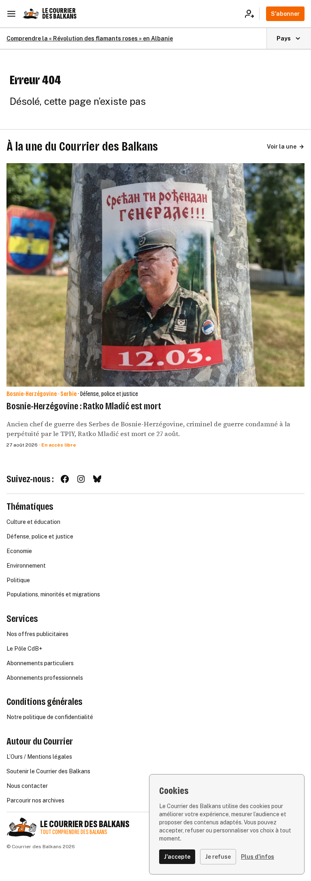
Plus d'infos (257, 856)
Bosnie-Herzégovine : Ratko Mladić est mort (83, 406)
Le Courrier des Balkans (59, 13)
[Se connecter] (252, 13)
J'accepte (177, 856)
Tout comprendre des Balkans (73, 832)
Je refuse (218, 856)
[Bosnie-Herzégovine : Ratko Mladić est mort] (155, 274)
